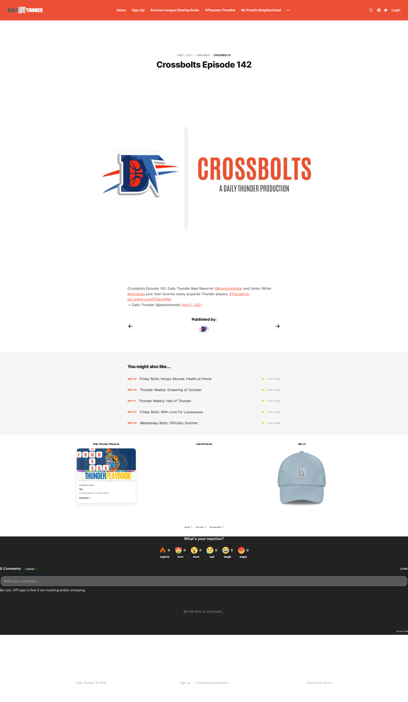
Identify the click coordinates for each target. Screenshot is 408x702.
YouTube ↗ (201, 527)
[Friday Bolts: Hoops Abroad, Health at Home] (204, 378)
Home (121, 10)
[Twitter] (385, 10)
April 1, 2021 (192, 305)
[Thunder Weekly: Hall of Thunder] (204, 401)
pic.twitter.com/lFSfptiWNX (149, 299)
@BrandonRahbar (228, 288)
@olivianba (136, 294)
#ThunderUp (239, 294)
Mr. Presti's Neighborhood (261, 10)
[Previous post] (130, 326)
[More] (288, 10)
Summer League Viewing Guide (174, 10)
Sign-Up (138, 10)
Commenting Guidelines (212, 682)
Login (396, 10)
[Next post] (277, 326)
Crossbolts (222, 55)
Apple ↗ (188, 527)
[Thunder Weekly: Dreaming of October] (204, 389)
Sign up (185, 682)
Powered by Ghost (319, 682)
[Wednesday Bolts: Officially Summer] (204, 423)
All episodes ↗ (217, 527)
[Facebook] (379, 10)
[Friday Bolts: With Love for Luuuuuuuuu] (204, 412)
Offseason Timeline (220, 10)
